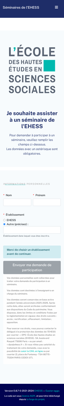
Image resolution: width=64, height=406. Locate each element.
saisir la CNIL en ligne (32, 351)
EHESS (11, 220)
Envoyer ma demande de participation (32, 267)
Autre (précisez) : (17, 224)
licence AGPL (29, 396)
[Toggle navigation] (56, 7)
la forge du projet (35, 399)
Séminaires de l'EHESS (21, 7)
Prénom (40, 195)
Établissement (15, 214)
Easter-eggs (52, 390)
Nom (9, 195)
